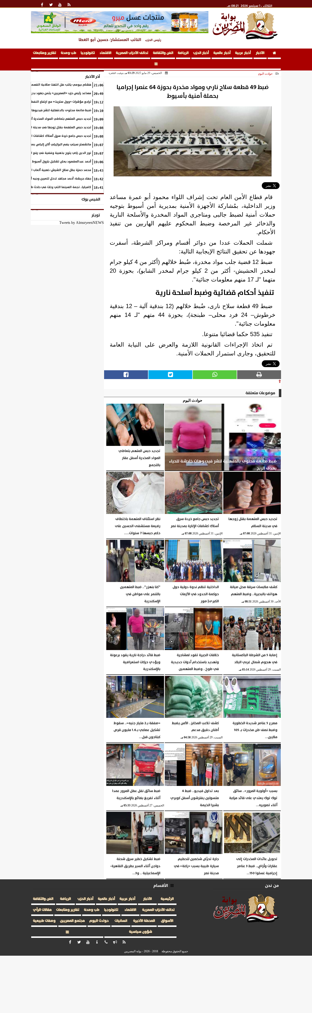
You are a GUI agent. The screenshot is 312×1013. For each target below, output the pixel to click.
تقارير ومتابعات (44, 53)
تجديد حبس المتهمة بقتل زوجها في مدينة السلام (57, 127)
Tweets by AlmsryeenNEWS (81, 223)
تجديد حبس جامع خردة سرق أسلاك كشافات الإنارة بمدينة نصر (50, 136)
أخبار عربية (243, 53)
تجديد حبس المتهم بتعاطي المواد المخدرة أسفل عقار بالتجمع (48, 118)
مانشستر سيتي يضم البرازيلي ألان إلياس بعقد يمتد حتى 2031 (49, 144)
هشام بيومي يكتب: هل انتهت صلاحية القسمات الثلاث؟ (54, 84)
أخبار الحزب (201, 53)
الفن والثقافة (163, 53)
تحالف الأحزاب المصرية (132, 53)
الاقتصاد (105, 53)
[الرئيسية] (274, 54)
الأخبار (260, 53)
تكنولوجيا (88, 53)
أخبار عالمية (222, 53)
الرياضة (183, 53)
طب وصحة (68, 53)
